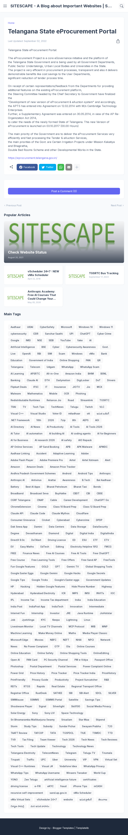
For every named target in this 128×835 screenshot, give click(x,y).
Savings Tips (92, 699)
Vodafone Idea (68, 766)
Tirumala (107, 752)
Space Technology (72, 713)
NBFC (53, 639)
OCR (66, 393)
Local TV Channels (51, 626)
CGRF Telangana (20, 500)
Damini (38, 526)
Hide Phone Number (83, 586)
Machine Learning (21, 633)
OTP (57, 646)
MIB (93, 626)
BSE (44, 347)
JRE (68, 613)
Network (105, 639)
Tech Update (37, 746)
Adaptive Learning (63, 453)
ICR (64, 593)
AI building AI (56, 433)
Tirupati (15, 759)
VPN (95, 759)
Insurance (60, 386)
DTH (47, 380)
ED (74, 540)
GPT (57, 566)
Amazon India (73, 373)
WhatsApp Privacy (94, 766)
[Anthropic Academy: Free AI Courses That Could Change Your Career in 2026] (16, 296)
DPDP (99, 520)
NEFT (66, 639)
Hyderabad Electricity (42, 593)
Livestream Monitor (22, 626)
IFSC (35, 386)
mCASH (98, 786)
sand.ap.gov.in (58, 792)
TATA (53, 733)
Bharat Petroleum (57, 486)
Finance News (31, 553)
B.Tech (86, 480)
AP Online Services (22, 446)
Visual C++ (17, 413)
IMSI (87, 593)
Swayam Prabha (91, 726)
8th (74, 420)
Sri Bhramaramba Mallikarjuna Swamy (33, 719)
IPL (12, 599)
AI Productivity (55, 426)
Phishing (81, 393)
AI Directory (17, 426)
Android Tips (85, 473)
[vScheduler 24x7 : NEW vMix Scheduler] (16, 275)
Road (71, 400)
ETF (95, 540)
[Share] (117, 41)
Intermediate (96, 606)
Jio (88, 386)
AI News (35, 426)
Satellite (73, 699)
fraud (63, 786)
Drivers (111, 380)
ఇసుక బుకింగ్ (103, 413)
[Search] (122, 6)
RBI (39, 353)
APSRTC (35, 373)
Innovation (76, 606)
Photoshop (17, 666)
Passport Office (104, 659)
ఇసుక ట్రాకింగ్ (86, 799)
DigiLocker (83, 380)
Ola (68, 646)
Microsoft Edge (19, 639)
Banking (15, 380)
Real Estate (58, 686)
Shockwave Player (21, 706)
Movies (39, 639)
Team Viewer (47, 739)
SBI (70, 693)
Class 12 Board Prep (94, 506)
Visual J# (47, 766)
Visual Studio (38, 413)
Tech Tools (17, 746)
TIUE (83, 733)
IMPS (75, 593)
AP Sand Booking (49, 446)
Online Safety (45, 653)
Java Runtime (85, 613)
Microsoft (66, 327)
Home (11, 22)
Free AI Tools (78, 553)
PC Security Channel (56, 659)
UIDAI (30, 327)
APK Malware (84, 446)
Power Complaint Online (97, 666)
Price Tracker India (84, 673)
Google (15, 340)
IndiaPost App (37, 606)
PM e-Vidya (81, 659)
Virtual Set (111, 759)
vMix (91, 353)
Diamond (54, 533)
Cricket (46, 520)
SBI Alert (84, 693)
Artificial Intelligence (23, 347)
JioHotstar (106, 613)
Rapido (41, 686)
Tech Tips (38, 406)
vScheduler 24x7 (47, 799)
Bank (104, 353)
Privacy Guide (40, 679)
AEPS (85, 420)
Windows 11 (106, 327)
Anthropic (105, 473)
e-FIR (37, 786)
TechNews (57, 406)
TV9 (13, 739)
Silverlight (58, 706)
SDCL (99, 693)
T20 (110, 726)
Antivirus (36, 480)
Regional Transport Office (87, 686)
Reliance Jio (54, 400)
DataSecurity (100, 526)
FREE (13, 553)
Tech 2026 (68, 739)
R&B (106, 679)
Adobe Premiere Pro (51, 460)
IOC (113, 593)
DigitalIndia (107, 533)
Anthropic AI (18, 480)
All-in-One (52, 373)
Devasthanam (34, 533)
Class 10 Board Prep (64, 506)
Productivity (62, 679)
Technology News (83, 746)
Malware (16, 393)
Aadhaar (15, 327)
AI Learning (17, 373)
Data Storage (78, 526)
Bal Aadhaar (104, 480)
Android (66, 473)
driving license (19, 786)
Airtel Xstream (90, 460)
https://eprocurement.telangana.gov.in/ (32, 158)
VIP (85, 759)
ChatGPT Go (101, 500)
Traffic (30, 759)
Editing (60, 546)
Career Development (76, 500)
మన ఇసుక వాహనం (40, 806)
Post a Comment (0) (64, 191)
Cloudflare (82, 513)
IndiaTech (57, 606)
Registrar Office (20, 693)
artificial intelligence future (60, 779)
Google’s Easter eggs (66, 579)
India (78, 599)
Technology (59, 746)
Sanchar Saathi (54, 333)
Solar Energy (18, 713)
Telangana (17, 367)
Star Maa (84, 719)
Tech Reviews (109, 739)
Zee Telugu (31, 779)
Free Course (18, 559)
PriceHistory (109, 673)
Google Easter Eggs (22, 573)
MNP (105, 626)
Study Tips (30, 726)
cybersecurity (18, 333)
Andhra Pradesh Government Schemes (33, 473)
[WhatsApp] (61, 167)
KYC (43, 619)
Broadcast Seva (39, 493)
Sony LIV (49, 713)
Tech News (87, 739)
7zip (63, 420)
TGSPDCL (68, 733)
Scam (62, 353)
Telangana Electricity (23, 752)
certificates (89, 779)
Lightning (71, 619)
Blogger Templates (63, 828)
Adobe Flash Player (22, 460)
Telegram (70, 752)
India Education (97, 599)
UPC (43, 759)
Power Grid (17, 673)
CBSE (100, 493)
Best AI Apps (33, 486)
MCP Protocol (76, 626)
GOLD (45, 566)
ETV (106, 540)
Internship (37, 613)
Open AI (15, 659)
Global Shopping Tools (99, 566)
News (14, 646)
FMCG (108, 546)
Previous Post (14, 205)
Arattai (52, 480)
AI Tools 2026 (94, 426)
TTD (110, 733)
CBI (88, 493)
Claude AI (32, 380)
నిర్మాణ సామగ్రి (17, 806)
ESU (84, 540)
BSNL (103, 373)
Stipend (100, 719)
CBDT (76, 493)
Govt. (105, 347)
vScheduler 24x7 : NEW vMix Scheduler (43, 273)
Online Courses (86, 646)
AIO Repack (85, 440)
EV (12, 546)
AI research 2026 (45, 440)
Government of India (41, 360)
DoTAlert (36, 540)
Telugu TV (89, 752)
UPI (71, 333)
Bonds (97, 486)
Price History (37, 673)
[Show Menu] (5, 6)
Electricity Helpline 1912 (84, 546)
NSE (39, 340)
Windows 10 (86, 327)
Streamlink (86, 400)
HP (12, 586)
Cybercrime (82, 520)
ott (88, 413)
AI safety (66, 440)
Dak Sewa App (19, 526)
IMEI (28, 340)
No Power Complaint (36, 646)
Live (13, 353)
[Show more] (77, 167)
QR (98, 360)
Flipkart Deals (19, 386)
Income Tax (27, 599)
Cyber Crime (104, 333)
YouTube (65, 340)
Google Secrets (96, 573)
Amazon (15, 466)
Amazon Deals (35, 466)
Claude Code (37, 513)
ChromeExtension (21, 506)
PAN (88, 360)
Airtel (73, 460)
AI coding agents (81, 433)
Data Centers (56, 526)
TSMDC (96, 733)
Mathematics (35, 393)
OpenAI (26, 353)
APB (68, 446)
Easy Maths (27, 546)
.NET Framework (20, 420)
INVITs (100, 593)
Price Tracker (59, 673)
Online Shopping (69, 360)
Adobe (85, 453)
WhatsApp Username (47, 772)
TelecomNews (50, 752)
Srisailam (66, 719)
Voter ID (57, 413)
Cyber (55, 347)
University (70, 759)
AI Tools (75, 426)
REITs (14, 686)
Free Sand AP (89, 559)
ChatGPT (85, 333)
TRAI (13, 406)
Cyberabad (63, 520)
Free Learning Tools (43, 559)
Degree (15, 533)
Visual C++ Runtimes (23, 766)
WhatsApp (68, 367)
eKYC (50, 786)
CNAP (40, 500)
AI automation (34, 433)
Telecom (35, 367)
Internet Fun (18, 613)
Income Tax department (54, 599)
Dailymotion (63, 380)
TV (24, 406)
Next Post (116, 205)
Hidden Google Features (51, 586)
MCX (99, 386)
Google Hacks (72, 573)
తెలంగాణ (102, 799)
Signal (42, 706)
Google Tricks (40, 579)
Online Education (21, 653)
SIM (50, 353)
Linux (87, 619)
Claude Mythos (61, 513)
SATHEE (57, 693)
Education (16, 360)
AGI (97, 420)
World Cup (100, 772)
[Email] (69, 167)
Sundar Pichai (67, 726)
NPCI (91, 639)
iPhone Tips (80, 786)
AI (90, 340)
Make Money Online (50, 633)
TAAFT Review (19, 733)
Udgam (51, 367)
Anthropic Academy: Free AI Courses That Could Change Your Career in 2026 (42, 295)
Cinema (42, 506)
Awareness (68, 480)
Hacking (25, 586)
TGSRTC (104, 400)
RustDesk (41, 693)
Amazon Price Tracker (62, 466)
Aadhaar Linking (20, 453)
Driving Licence (57, 540)
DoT (98, 380)
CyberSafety (47, 327)
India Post (16, 606)
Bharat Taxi (80, 486)
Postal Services (67, 666)
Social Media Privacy (99, 706)
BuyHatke (60, 493)
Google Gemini (49, 573)
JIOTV (76, 386)
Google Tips (18, 579)
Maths (72, 633)
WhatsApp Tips (19, 772)
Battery (15, 486)
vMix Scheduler (82, 792)
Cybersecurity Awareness (81, 347)
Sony (35, 713)
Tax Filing (27, 739)
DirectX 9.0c (18, 540)
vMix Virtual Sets (20, 799)
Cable (53, 500)
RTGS (27, 686)
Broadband (17, 493)
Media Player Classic (95, 633)
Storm (14, 726)
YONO (14, 779)
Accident (41, 453)
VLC (102, 406)
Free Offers (68, 559)
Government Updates (98, 579)
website (68, 799)
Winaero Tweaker (76, 772)
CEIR (35, 333)
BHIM (91, 373)
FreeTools (109, 559)
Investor (55, 613)
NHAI (79, 639)
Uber (55, 759)
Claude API (17, 513)
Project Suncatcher (86, 679)
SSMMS (34, 699)
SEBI (51, 340)
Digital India (87, 533)
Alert (107, 460)
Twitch (89, 406)
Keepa (56, 619)
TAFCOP (38, 733)
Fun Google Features (23, 566)
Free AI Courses (55, 553)
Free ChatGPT (101, 553)
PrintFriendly (18, 679)
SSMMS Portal (54, 699)
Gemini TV (73, 566)
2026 (51, 420)
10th (38, 420)
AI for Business (19, 440)
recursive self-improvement (27, 792)
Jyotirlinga (28, 619)
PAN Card (31, 659)
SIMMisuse (17, 699)
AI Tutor (15, 433)
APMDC (103, 446)
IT (46, 386)
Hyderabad (17, 593)
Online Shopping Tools (73, 653)
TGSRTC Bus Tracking (103, 273)
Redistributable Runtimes (25, 400)
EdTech (44, 546)
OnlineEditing (101, 653)
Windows (77, 353)
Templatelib (82, 828)
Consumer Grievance (23, 520)
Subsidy (47, 726)
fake (80, 340)
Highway (107, 586)
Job (13, 619)
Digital (69, 533)
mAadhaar (74, 413)
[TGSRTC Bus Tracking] (77, 275)
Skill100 (75, 706)
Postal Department (41, 666)
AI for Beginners (106, 433)
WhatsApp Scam (89, 367)
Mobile (53, 393)
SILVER (112, 693)
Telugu (74, 406)
